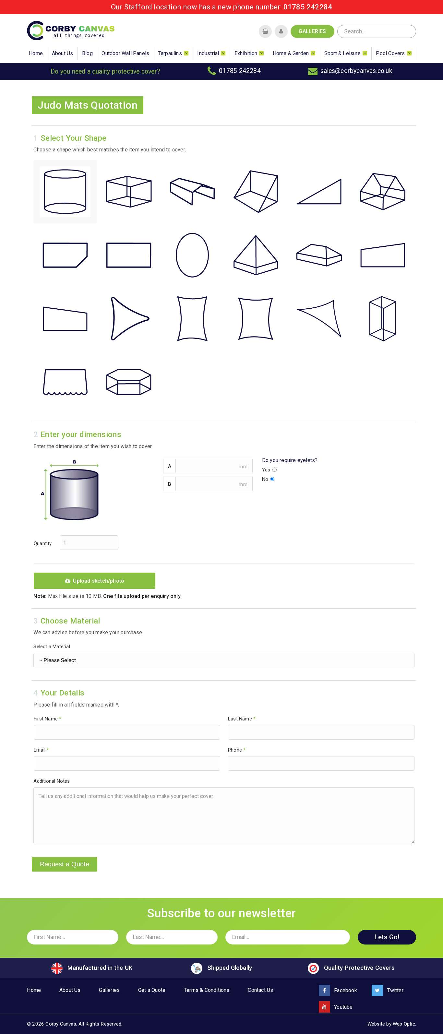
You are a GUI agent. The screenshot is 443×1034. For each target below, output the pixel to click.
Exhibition (245, 53)
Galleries (312, 31)
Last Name (242, 719)
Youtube (343, 1007)
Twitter (394, 990)
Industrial (208, 53)
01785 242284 (307, 7)
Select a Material (51, 646)
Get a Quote (151, 990)
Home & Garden (291, 53)
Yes (267, 470)
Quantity (43, 544)
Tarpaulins (170, 53)
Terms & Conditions (207, 990)
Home (36, 53)
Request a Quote (64, 864)
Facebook (345, 990)
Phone (236, 750)
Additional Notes (51, 781)
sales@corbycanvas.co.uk (356, 71)
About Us (62, 53)
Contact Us (260, 990)
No (266, 479)
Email (41, 750)
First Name (47, 719)
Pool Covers (390, 53)
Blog (87, 53)
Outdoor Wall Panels (125, 53)
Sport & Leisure (342, 53)
